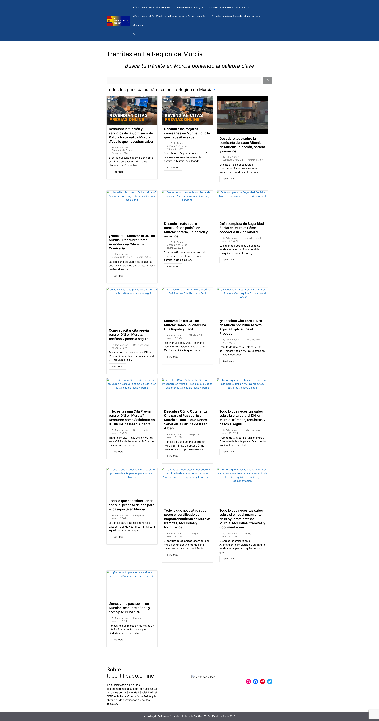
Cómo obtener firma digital (190, 7)
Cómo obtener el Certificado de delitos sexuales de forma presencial (169, 16)
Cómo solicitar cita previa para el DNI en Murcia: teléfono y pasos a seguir (129, 334)
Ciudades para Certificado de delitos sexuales (235, 16)
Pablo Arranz (121, 147)
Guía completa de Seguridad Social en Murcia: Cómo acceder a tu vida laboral (241, 228)
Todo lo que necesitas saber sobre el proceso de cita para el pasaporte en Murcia (131, 505)
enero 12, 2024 (119, 518)
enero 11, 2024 (229, 536)
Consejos (193, 533)
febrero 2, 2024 (175, 149)
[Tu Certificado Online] (118, 20)
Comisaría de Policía (122, 150)
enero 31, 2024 (145, 257)
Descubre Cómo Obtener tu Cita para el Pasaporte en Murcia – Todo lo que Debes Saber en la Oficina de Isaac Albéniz (185, 419)
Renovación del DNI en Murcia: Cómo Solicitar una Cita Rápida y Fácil (185, 325)
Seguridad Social (252, 238)
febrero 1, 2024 (255, 160)
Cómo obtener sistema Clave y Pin (227, 7)
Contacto (138, 25)
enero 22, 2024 (230, 241)
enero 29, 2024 (175, 248)
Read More (117, 171)
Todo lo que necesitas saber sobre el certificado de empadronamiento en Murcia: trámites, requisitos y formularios (187, 518)
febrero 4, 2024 (120, 153)
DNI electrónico (141, 345)
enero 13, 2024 (175, 437)
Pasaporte (193, 434)
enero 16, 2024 (119, 348)
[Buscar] (267, 80)
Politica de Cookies (192, 716)
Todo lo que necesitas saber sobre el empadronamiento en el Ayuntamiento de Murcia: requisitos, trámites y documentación (242, 518)
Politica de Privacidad (169, 716)
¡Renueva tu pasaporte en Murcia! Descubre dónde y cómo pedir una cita (129, 608)
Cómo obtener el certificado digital (151, 7)
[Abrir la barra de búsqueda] (134, 34)
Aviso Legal (150, 716)
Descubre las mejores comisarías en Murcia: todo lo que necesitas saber (187, 133)
